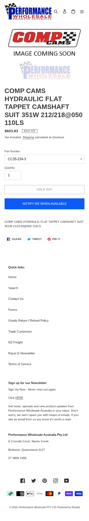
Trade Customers (20, 331)
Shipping (28, 137)
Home (12, 277)
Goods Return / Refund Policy (28, 320)
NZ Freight (15, 342)
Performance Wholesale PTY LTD (38, 507)
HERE (19, 397)
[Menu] (82, 11)
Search (13, 288)
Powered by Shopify (68, 507)
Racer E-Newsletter (21, 353)
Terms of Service (19, 364)
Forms (12, 309)
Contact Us (16, 298)
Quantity (10, 167)
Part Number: (12, 151)
